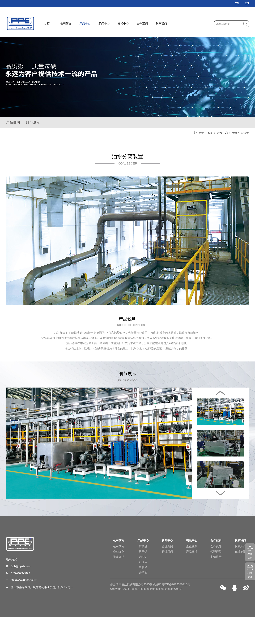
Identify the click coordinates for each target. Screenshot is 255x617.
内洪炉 (143, 556)
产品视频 (191, 551)
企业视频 (191, 546)
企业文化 (118, 551)
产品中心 (85, 23)
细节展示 (33, 122)
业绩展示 (216, 556)
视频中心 (123, 23)
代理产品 (216, 551)
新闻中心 (104, 23)
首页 (47, 23)
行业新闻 (167, 551)
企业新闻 (167, 546)
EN (247, 3)
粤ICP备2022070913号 (176, 584)
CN (237, 3)
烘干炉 (143, 551)
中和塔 (143, 567)
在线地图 (240, 551)
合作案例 (142, 23)
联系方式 (240, 546)
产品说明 (13, 122)
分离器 (143, 572)
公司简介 (65, 23)
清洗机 (143, 546)
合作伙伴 (216, 546)
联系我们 (161, 23)
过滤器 (143, 562)
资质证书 (118, 556)
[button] (220, 493)
